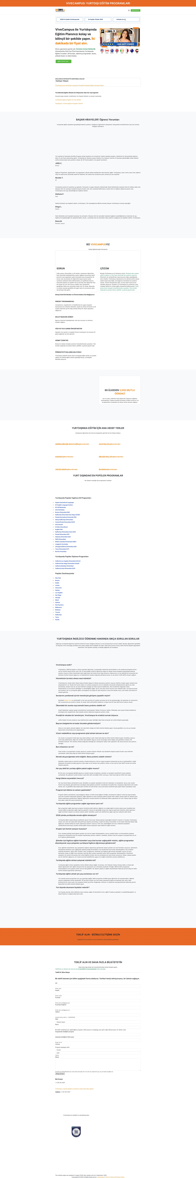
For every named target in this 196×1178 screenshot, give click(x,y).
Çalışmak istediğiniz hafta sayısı (64, 1037)
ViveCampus (100, 1177)
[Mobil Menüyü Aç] (128, 10)
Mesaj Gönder (60, 1073)
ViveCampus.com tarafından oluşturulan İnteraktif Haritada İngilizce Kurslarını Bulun (79, 85)
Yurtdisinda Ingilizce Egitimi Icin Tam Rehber (68, 100)
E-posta (57, 997)
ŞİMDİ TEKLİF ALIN (62, 61)
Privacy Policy (120, 1177)
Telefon (57, 1012)
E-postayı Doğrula (60, 1004)
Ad (56, 983)
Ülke (56, 1019)
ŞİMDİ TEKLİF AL (135, 10)
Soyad (57, 990)
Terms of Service (110, 1177)
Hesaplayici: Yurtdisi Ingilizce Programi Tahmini (69, 103)
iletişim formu (68, 700)
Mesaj (57, 1057)
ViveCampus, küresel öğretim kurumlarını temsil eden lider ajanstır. (74, 1089)
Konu (57, 1024)
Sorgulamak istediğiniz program (64, 1031)
